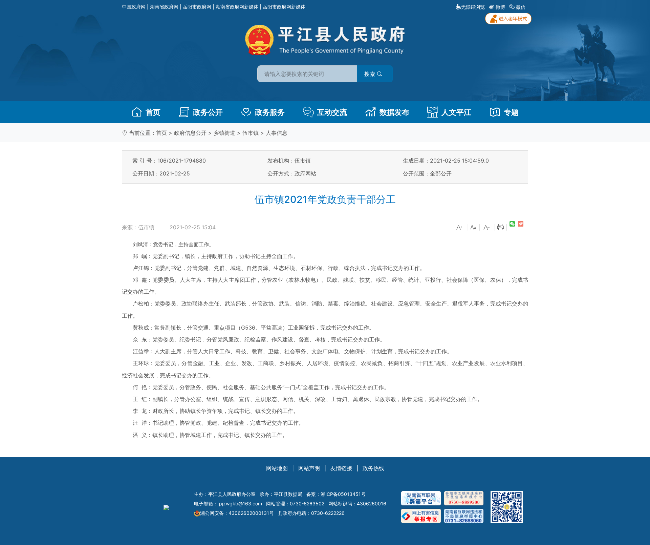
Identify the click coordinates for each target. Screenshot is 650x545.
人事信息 (276, 132)
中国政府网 (134, 6)
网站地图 (277, 468)
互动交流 (332, 112)
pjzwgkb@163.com (240, 503)
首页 (153, 112)
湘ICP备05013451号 (343, 494)
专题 (511, 112)
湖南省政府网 (164, 6)
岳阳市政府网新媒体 (284, 6)
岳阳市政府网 (197, 6)
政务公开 (208, 112)
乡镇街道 (224, 132)
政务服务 (270, 112)
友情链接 (341, 468)
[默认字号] (473, 227)
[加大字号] (459, 227)
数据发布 (394, 112)
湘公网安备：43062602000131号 (237, 513)
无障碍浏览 (473, 7)
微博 (500, 7)
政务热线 (373, 468)
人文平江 (456, 112)
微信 (521, 7)
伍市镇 (250, 132)
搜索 (370, 73)
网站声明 (309, 468)
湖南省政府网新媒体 (237, 6)
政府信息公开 (190, 132)
